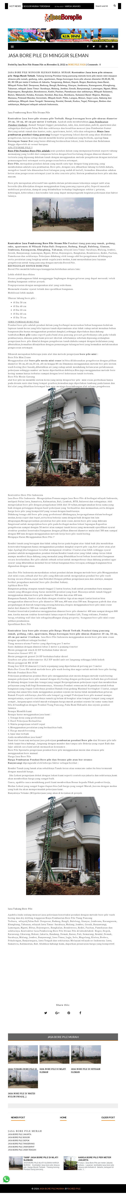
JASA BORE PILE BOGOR (19, 1137)
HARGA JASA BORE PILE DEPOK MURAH (75, 6)
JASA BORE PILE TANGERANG (21, 1144)
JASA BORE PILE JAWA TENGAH (22, 1150)
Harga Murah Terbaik (24, 76)
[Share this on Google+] (57, 1012)
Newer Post (18, 1117)
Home (63, 1117)
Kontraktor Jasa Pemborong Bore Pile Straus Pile (37, 243)
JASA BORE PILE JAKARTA (19, 1134)
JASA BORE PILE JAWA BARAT (21, 1147)
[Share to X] (46, 1012)
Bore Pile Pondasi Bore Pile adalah (29, 150)
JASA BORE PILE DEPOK (19, 1140)
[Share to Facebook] (80, 1012)
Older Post (108, 1117)
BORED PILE (74, 1188)
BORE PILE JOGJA (77, 64)
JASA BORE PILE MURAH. (52, 1188)
